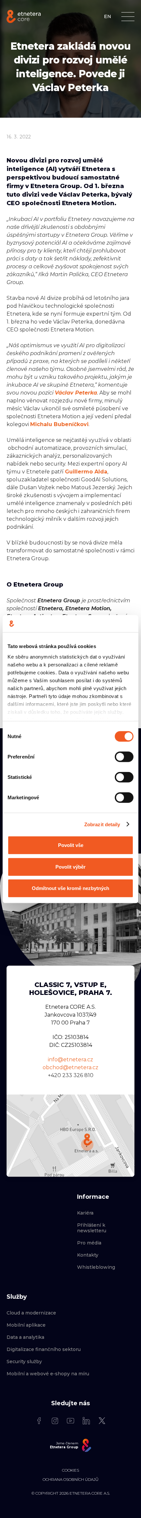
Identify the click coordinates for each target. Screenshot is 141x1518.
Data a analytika (25, 1337)
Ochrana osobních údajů (71, 1480)
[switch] (124, 757)
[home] (24, 16)
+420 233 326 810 (70, 1075)
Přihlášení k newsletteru (91, 1228)
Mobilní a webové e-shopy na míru (48, 1374)
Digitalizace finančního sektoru (44, 1349)
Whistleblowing (96, 1267)
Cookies (70, 1470)
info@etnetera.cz (70, 1059)
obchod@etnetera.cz (70, 1067)
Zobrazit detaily (102, 824)
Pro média (89, 1243)
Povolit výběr (70, 866)
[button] (127, 16)
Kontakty (87, 1255)
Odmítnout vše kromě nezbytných (70, 888)
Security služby (24, 1361)
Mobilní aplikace (26, 1325)
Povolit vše (70, 845)
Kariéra (85, 1213)
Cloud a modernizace (31, 1313)
